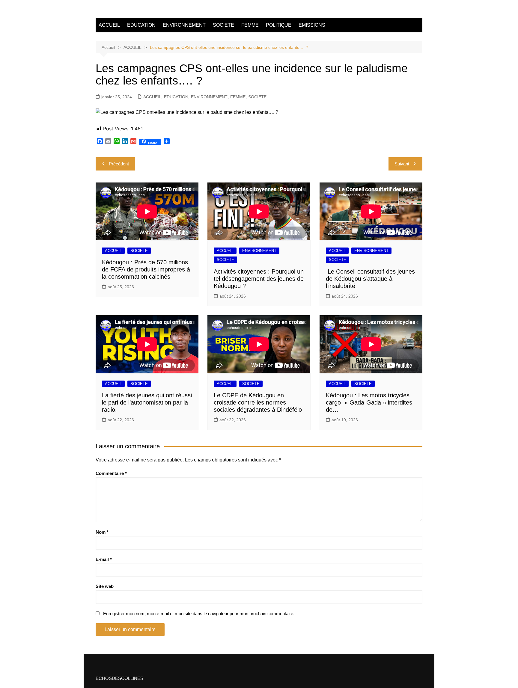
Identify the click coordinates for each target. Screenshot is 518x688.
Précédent (119, 163)
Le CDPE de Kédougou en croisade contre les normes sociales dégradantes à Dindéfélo (258, 402)
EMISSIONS (312, 25)
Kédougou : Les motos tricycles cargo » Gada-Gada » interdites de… (369, 402)
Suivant (401, 163)
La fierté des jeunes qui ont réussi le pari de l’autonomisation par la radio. (147, 402)
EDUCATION (141, 25)
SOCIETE (223, 25)
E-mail (104, 559)
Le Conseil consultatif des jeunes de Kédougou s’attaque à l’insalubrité (370, 278)
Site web (105, 586)
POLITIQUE (278, 25)
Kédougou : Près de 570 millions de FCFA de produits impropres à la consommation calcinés (146, 269)
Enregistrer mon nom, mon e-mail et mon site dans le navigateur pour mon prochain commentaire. (198, 613)
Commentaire (111, 473)
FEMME (250, 25)
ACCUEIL (109, 25)
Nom (102, 532)
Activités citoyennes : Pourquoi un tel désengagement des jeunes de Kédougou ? (259, 278)
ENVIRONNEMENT (184, 25)
